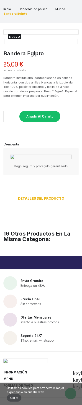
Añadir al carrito (40, 116)
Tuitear (29, 144)
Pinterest (34, 144)
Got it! (14, 398)
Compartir (24, 144)
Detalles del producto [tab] (41, 198)
